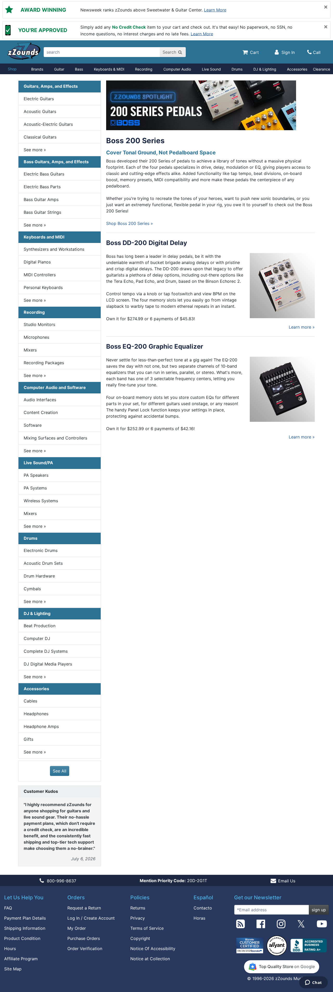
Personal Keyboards (43, 287)
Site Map (13, 968)
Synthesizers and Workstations (54, 249)
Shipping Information (24, 928)
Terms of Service (147, 928)
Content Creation (41, 412)
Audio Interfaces (40, 399)
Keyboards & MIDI (109, 69)
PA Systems (35, 488)
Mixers (30, 350)
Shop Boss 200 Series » (129, 223)
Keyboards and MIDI (44, 237)
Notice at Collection (150, 958)
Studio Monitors (39, 324)
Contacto (203, 908)
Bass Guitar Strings (42, 212)
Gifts (28, 739)
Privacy (137, 918)
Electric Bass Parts (42, 186)
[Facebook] (261, 925)
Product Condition (22, 938)
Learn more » (302, 327)
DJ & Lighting (264, 69)
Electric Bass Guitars (44, 174)
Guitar (59, 69)
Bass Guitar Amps (41, 199)
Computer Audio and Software (55, 387)
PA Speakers (36, 475)
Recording (143, 69)
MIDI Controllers (40, 274)
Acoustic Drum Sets (43, 563)
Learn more (215, 9)
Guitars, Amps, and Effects (51, 86)
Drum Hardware (39, 576)
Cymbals (32, 588)
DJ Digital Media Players (48, 664)
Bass (79, 69)
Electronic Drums (40, 550)
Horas (199, 918)
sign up (319, 909)
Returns (137, 908)
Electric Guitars (39, 98)
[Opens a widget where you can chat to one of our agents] (313, 982)
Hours (10, 948)
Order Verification (84, 948)
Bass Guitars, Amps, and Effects (56, 161)
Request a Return (84, 908)
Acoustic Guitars (40, 111)
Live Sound (211, 69)
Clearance (321, 69)
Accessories (297, 69)
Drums (237, 69)
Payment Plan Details (25, 918)
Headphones (36, 713)
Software (33, 425)
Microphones (36, 337)
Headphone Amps (41, 726)
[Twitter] (301, 925)
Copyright (140, 938)
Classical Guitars (40, 137)
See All (59, 771)
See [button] (35, 149)
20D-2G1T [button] (173, 880)
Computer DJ (37, 638)
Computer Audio (177, 69)
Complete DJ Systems (46, 651)
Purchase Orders (83, 938)
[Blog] (240, 925)
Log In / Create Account (91, 918)
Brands (37, 69)
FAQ (8, 908)
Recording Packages (44, 362)
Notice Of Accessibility (152, 948)
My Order (76, 928)
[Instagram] (281, 925)
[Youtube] (322, 925)
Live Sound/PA (38, 462)
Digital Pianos (37, 262)
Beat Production (39, 625)
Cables (30, 701)
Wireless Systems (41, 500)
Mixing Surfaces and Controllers (55, 438)
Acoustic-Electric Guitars (48, 124)
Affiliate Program (21, 958)
